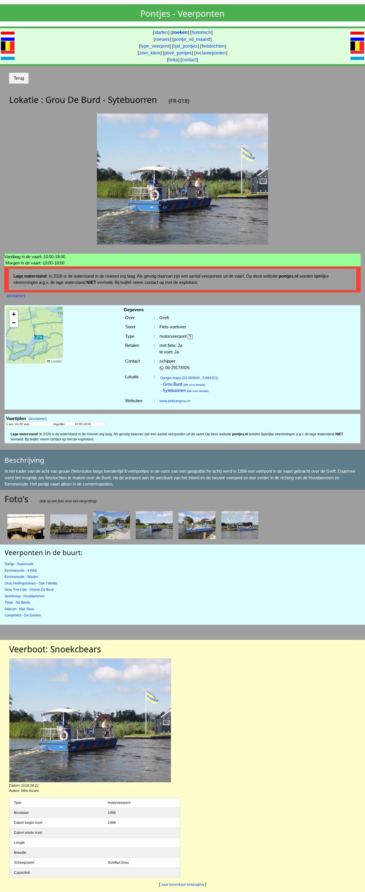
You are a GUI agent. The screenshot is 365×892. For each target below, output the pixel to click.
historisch (201, 32)
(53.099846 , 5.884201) (189, 378)
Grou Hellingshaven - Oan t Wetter (31, 583)
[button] (39, 337)
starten (161, 32)
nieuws (162, 39)
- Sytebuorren (184, 390)
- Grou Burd (182, 384)
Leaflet (56, 361)
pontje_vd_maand (192, 39)
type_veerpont (155, 46)
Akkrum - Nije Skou (19, 609)
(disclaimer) (16, 296)
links (173, 59)
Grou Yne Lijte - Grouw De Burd (29, 590)
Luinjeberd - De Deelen (23, 615)
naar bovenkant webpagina (182, 885)
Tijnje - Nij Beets (17, 602)
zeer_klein (149, 52)
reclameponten (211, 52)
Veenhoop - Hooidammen (24, 596)
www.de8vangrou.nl (174, 401)
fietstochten (213, 46)
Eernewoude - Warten (21, 577)
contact (189, 59)
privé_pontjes (178, 52)
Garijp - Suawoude (19, 564)
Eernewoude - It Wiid (21, 571)
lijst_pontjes (185, 46)
